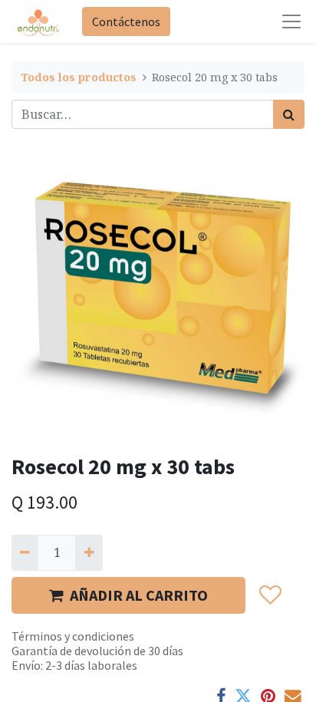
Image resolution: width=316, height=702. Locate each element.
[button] (269, 595)
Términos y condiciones (73, 636)
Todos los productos (79, 77)
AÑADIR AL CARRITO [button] (139, 595)
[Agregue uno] (88, 552)
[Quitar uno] (25, 552)
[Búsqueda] (288, 114)
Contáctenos (126, 21)
